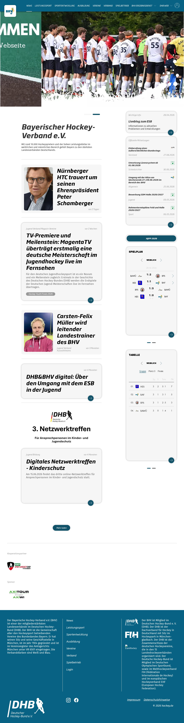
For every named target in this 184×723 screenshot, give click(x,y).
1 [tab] (85, 115)
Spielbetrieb (122, 5)
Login (69, 669)
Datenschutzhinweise (157, 699)
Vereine (97, 5)
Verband (108, 5)
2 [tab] (94, 115)
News (29, 5)
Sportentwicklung (64, 5)
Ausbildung (83, 5)
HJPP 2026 (151, 238)
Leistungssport (43, 5)
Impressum (133, 699)
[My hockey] (177, 5)
